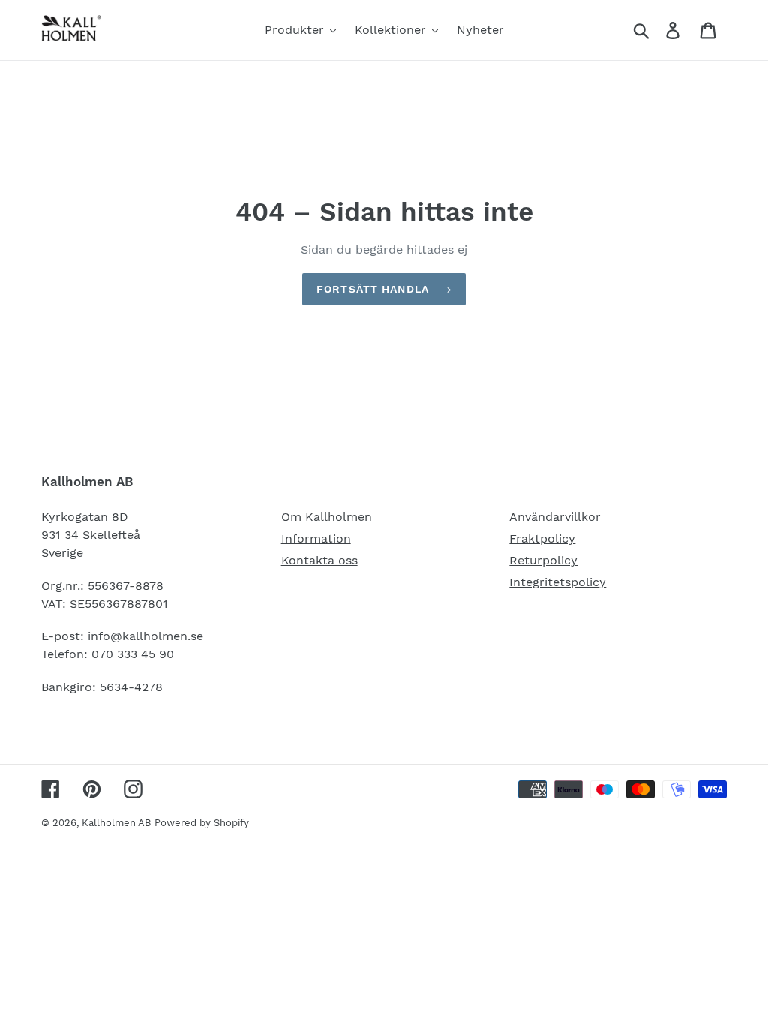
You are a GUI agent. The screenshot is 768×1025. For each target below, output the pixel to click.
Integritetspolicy (557, 582)
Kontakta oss (319, 560)
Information (316, 538)
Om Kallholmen (326, 516)
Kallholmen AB (116, 822)
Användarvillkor (555, 516)
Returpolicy (543, 560)
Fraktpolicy (542, 538)
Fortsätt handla (372, 289)
